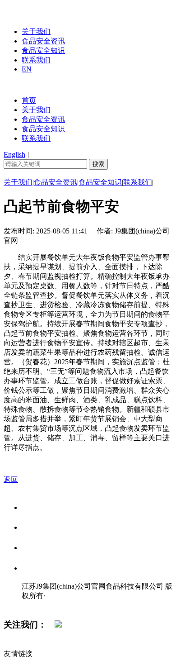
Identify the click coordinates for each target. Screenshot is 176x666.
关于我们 (36, 31)
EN (27, 69)
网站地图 (39, 605)
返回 (11, 479)
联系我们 (36, 60)
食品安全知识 (43, 50)
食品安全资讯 (43, 41)
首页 (29, 100)
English (14, 154)
